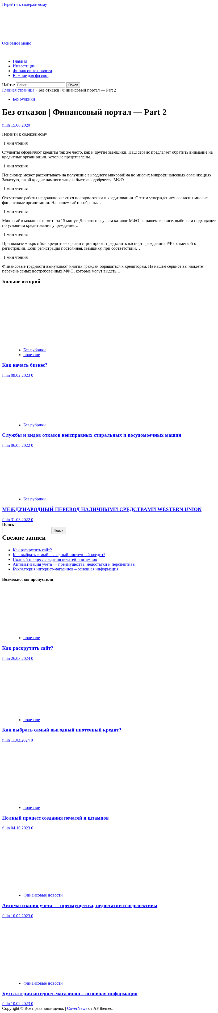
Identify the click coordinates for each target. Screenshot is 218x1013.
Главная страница (18, 90)
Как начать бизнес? (25, 365)
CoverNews (77, 1008)
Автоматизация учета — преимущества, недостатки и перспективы (74, 564)
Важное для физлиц (31, 75)
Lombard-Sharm (28, 19)
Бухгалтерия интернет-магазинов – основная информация (65, 569)
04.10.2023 (21, 828)
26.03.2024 (21, 658)
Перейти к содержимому (24, 4)
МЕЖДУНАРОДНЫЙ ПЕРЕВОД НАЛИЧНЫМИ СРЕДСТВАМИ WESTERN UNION (102, 509)
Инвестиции (24, 66)
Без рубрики (24, 99)
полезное (31, 354)
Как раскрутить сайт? (32, 550)
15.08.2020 (20, 125)
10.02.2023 (21, 916)
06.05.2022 (21, 445)
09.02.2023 (21, 375)
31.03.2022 (21, 519)
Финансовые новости (32, 70)
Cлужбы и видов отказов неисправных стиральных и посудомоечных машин (91, 435)
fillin (6, 125)
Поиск (8, 524)
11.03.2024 (21, 740)
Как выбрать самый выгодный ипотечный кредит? (59, 554)
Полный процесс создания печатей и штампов (55, 559)
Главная (20, 61)
